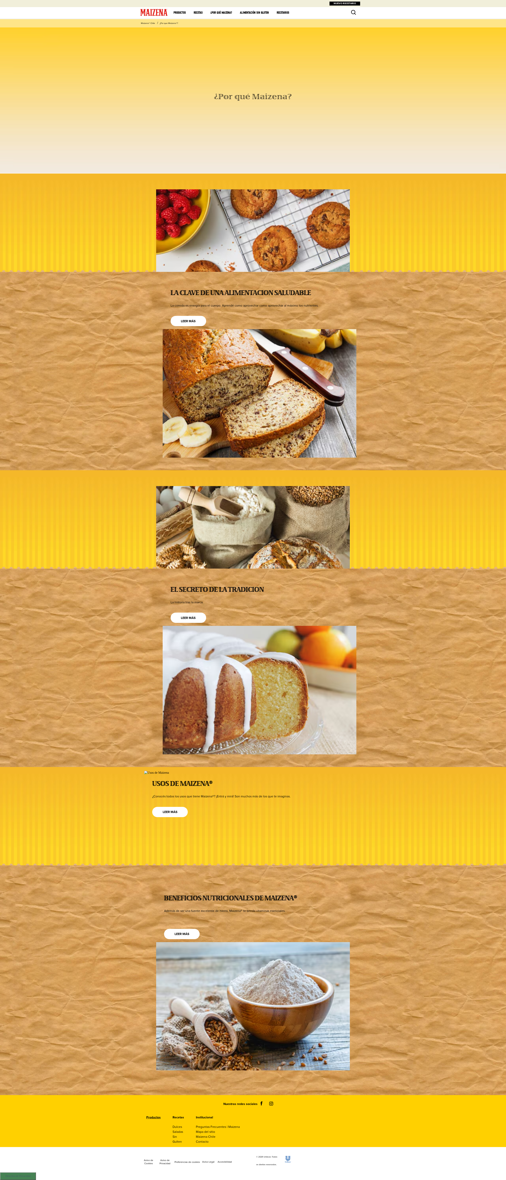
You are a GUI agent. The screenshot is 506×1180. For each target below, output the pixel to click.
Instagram (271, 1104)
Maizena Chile (205, 1136)
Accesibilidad (225, 1162)
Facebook (261, 1103)
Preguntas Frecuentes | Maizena (218, 1127)
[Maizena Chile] (154, 16)
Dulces (177, 1127)
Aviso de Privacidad (165, 1162)
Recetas (198, 12)
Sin (175, 1136)
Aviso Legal (208, 1162)
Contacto (202, 1141)
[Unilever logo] (288, 1161)
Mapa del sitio (205, 1131)
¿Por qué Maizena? (221, 12)
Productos (180, 12)
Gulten (177, 1141)
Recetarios (283, 12)
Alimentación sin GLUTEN (254, 12)
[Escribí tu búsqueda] (350, 9)
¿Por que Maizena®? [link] (169, 23)
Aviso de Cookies (148, 1162)
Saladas (178, 1131)
